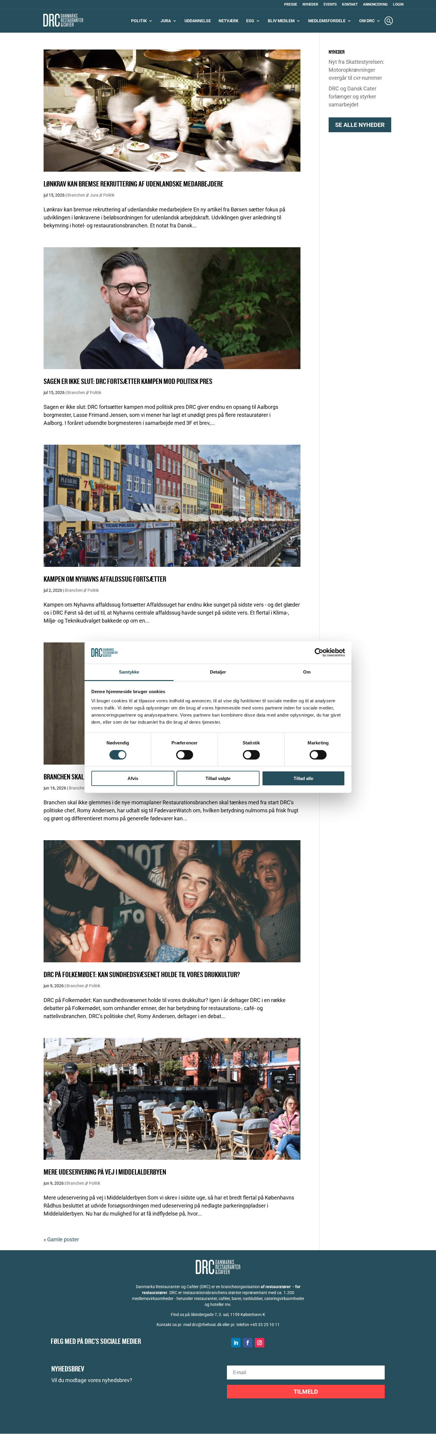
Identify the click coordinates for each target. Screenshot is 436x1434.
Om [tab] (307, 671)
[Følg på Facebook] (247, 1342)
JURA (165, 21)
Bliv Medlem (281, 21)
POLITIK (139, 21)
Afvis (133, 778)
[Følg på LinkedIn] (236, 1342)
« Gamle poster (61, 1239)
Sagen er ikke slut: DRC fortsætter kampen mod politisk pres (128, 381)
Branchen (76, 195)
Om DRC (367, 21)
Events (330, 5)
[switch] (184, 755)
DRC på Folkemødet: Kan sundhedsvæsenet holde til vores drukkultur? (142, 975)
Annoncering (375, 5)
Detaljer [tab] (218, 671)
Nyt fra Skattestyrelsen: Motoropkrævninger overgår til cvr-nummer (356, 70)
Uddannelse (197, 21)
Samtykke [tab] (129, 671)
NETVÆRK (228, 21)
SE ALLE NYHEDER (360, 124)
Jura (94, 195)
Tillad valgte (218, 778)
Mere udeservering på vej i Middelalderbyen (105, 1172)
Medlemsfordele (327, 21)
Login (398, 5)
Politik (108, 195)
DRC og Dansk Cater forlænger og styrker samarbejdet (352, 96)
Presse (290, 5)
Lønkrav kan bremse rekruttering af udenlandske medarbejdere (133, 184)
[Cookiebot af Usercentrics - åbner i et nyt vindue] (319, 652)
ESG (250, 21)
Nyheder (310, 5)
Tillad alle (303, 778)
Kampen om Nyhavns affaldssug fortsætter (105, 579)
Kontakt (350, 5)
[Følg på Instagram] (259, 1342)
